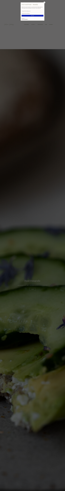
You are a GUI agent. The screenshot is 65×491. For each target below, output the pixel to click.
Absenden (32, 15)
